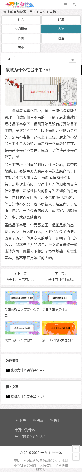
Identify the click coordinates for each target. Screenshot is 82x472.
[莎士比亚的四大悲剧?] (59, 334)
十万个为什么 (51, 453)
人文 (42, 12)
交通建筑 (21, 29)
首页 (32, 12)
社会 (21, 19)
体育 (21, 38)
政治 (61, 38)
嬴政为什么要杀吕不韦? (27, 370)
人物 (52, 12)
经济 (61, 19)
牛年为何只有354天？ (30, 436)
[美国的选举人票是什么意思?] (22, 304)
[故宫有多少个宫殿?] (22, 334)
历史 (21, 48)
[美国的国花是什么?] (59, 304)
